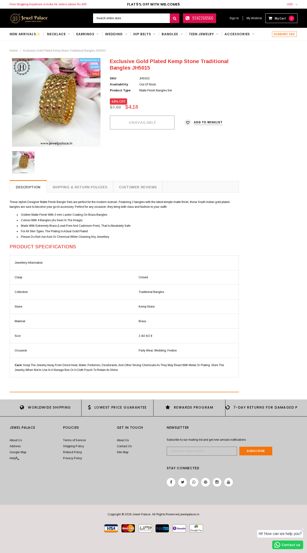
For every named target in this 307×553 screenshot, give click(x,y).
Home (14, 50)
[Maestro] (162, 528)
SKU (113, 78)
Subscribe (256, 451)
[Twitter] (182, 482)
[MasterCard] (145, 528)
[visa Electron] (128, 528)
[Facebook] (171, 482)
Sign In (234, 18)
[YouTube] (228, 482)
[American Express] (179, 528)
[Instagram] (217, 482)
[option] (56, 102)
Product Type (120, 90)
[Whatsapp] (194, 482)
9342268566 (202, 18)
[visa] (111, 528)
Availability (119, 84)
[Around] (196, 528)
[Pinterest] (205, 482)
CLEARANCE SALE (284, 34)
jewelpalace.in (189, 514)
